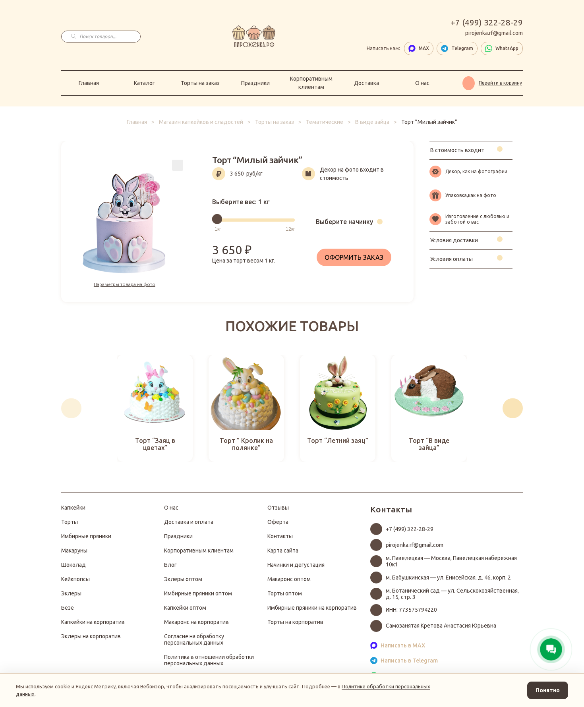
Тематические (324, 122)
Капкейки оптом (185, 608)
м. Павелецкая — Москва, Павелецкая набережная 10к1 (451, 561)
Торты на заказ (200, 83)
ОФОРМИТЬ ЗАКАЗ (354, 257)
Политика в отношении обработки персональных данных (209, 660)
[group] (155, 408)
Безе (67, 608)
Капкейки (73, 507)
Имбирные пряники (86, 536)
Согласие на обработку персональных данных (194, 639)
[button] (71, 408)
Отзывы (278, 507)
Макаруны (74, 550)
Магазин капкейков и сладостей (201, 122)
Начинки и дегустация (296, 565)
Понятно (548, 690)
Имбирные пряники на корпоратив (312, 608)
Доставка (366, 83)
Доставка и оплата (188, 522)
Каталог (144, 83)
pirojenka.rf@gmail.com (494, 33)
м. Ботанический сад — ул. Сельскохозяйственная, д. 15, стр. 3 (452, 593)
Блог (170, 565)
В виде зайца (372, 122)
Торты (69, 522)
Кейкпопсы (75, 579)
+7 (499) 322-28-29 (487, 22)
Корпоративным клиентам (311, 82)
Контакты (280, 536)
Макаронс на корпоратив (196, 622)
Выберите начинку (344, 221)
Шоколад (73, 565)
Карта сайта (282, 550)
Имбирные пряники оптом (198, 593)
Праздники (255, 83)
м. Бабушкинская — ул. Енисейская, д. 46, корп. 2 (448, 577)
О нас (422, 83)
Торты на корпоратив (295, 622)
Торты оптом (284, 593)
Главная (89, 83)
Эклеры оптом (183, 579)
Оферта (277, 522)
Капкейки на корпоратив (93, 622)
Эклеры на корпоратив (91, 636)
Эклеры (71, 593)
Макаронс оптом (289, 579)
